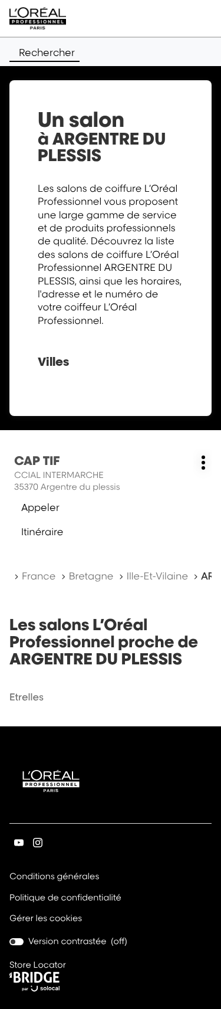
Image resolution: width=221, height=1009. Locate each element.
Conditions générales (54, 877)
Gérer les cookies (45, 918)
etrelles (26, 697)
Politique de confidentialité (65, 898)
